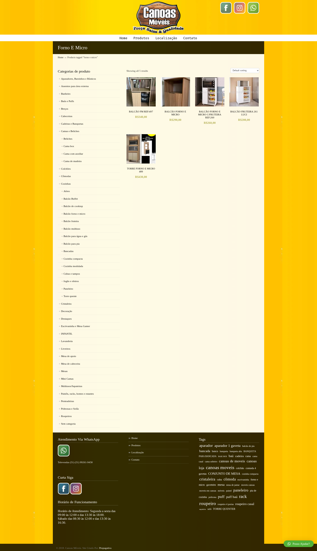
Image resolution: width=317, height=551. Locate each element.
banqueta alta (236, 451)
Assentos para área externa (75, 86)
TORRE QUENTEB (224, 508)
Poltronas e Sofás (70, 408)
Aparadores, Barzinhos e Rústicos (78, 78)
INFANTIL (66, 333)
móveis (221, 491)
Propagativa (105, 548)
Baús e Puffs (67, 101)
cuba (219, 479)
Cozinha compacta (73, 258)
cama (248, 456)
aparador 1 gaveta (227, 446)
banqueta (224, 451)
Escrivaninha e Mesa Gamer (75, 326)
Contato (135, 459)
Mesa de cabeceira (70, 363)
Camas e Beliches (70, 131)
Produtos (136, 445)
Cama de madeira (73, 161)
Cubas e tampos (72, 273)
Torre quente (70, 296)
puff (221, 496)
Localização (137, 452)
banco (215, 451)
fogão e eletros (71, 281)
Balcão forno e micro (74, 213)
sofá (209, 509)
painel (229, 491)
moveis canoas (248, 485)
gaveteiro (211, 484)
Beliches (68, 138)
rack (243, 496)
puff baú (231, 497)
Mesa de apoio (68, 356)
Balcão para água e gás (75, 236)
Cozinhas (66, 183)
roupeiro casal (244, 504)
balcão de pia (248, 446)
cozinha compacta (250, 474)
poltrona (212, 497)
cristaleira (207, 479)
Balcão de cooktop (73, 206)
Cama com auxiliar (73, 153)
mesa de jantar (233, 485)
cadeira (239, 456)
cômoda (230, 479)
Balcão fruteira (71, 221)
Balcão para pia (72, 243)
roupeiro (207, 503)
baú (231, 456)
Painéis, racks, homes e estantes (77, 393)
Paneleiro (68, 288)
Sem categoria (68, 423)
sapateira (202, 509)
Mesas (64, 371)
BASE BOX (222, 456)
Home (60, 57)
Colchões (66, 168)
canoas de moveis (232, 461)
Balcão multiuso (72, 228)
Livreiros (65, 348)
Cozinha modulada (73, 266)
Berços (64, 108)
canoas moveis (220, 467)
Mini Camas (67, 378)
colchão (240, 468)
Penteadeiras (67, 401)
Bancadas (68, 251)
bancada (204, 451)
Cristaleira (66, 303)
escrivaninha (243, 479)
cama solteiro (211, 461)
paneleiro (240, 490)
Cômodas (66, 176)
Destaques (66, 318)
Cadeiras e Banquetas (72, 123)
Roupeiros (66, 416)
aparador (206, 445)
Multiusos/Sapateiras (71, 386)
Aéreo (67, 191)
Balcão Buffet (71, 198)
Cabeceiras (66, 116)
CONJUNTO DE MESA (224, 473)
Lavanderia (67, 341)
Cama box (69, 146)
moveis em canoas (207, 491)
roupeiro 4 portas (226, 504)
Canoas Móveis (158, 17)
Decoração (66, 311)
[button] (299, 543)
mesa (221, 484)
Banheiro (65, 93)
